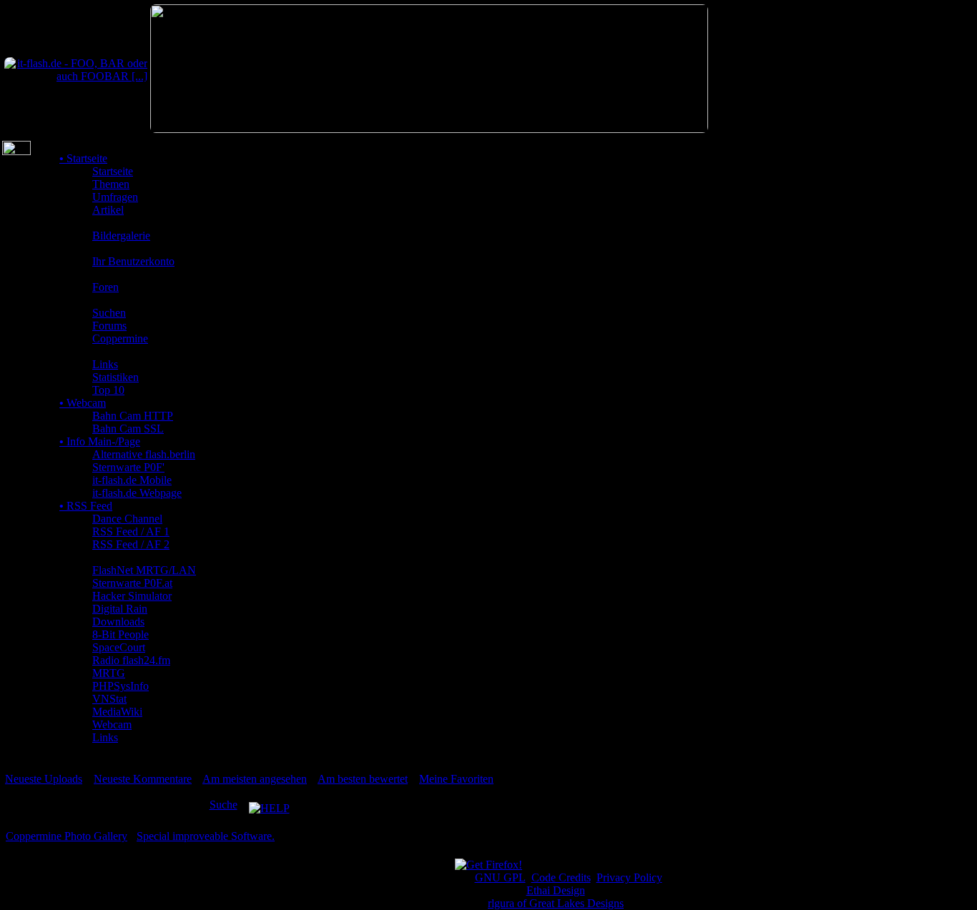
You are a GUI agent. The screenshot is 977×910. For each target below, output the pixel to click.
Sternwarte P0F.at (132, 583)
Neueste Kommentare (143, 779)
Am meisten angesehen (254, 779)
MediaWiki (117, 712)
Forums (109, 326)
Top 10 (108, 390)
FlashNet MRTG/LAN (144, 570)
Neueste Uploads (43, 779)
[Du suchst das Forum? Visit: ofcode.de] (429, 129)
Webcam (82, 403)
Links (105, 364)
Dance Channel (127, 519)
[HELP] (269, 804)
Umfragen (115, 197)
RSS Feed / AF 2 (131, 544)
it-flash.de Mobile (132, 480)
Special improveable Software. (206, 836)
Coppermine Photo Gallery (66, 836)
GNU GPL (500, 877)
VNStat (109, 699)
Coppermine (120, 338)
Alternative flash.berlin (143, 454)
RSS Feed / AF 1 (131, 531)
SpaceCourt (118, 647)
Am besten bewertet (363, 779)
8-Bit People (120, 634)
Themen (110, 184)
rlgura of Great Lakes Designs (556, 903)
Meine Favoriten (456, 779)
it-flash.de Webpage (137, 493)
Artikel (108, 210)
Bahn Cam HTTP (132, 416)
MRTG (108, 673)
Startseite (83, 158)
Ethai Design (555, 890)
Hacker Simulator (132, 596)
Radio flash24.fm (131, 660)
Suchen (109, 313)
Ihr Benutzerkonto (133, 261)
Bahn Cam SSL (128, 428)
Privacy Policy (629, 877)
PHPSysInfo (120, 686)
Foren (105, 287)
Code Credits (561, 877)
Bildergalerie (121, 235)
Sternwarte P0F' (128, 467)
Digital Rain (119, 609)
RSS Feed (85, 506)
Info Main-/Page (99, 441)
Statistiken (115, 377)
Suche (223, 804)
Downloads (118, 621)
